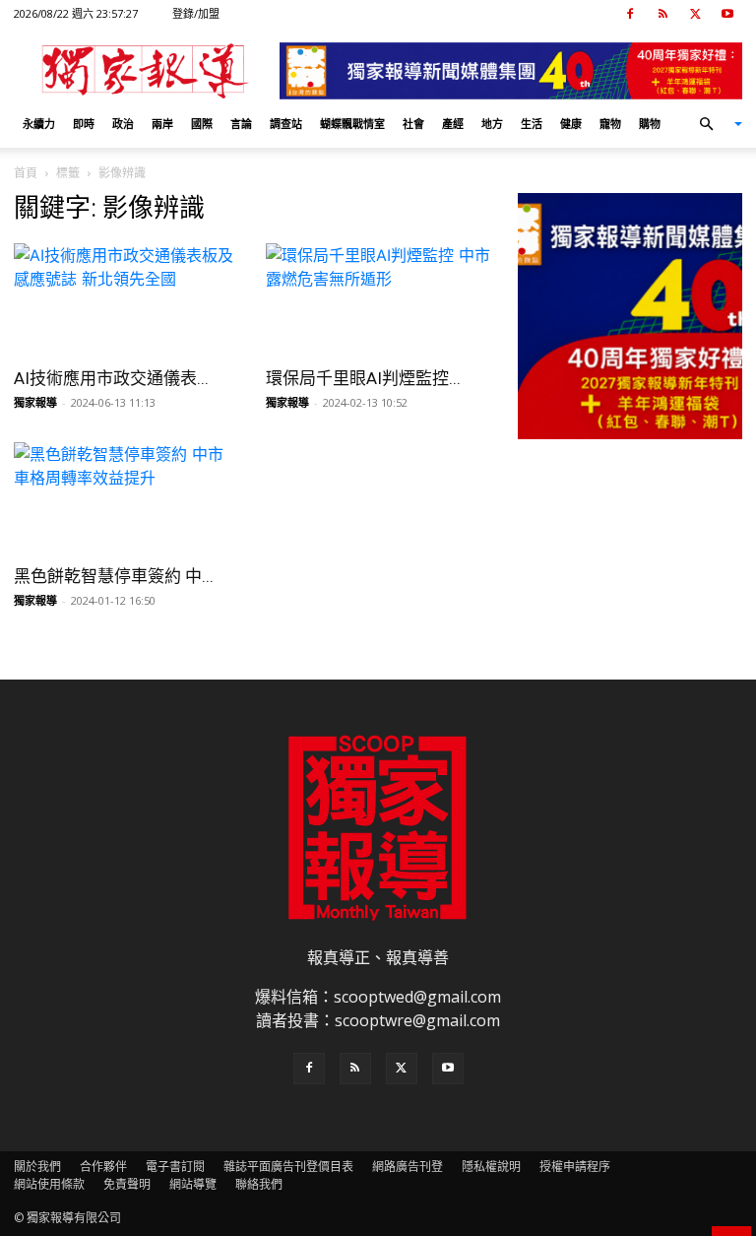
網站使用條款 (49, 1184)
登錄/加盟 (196, 13)
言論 (241, 123)
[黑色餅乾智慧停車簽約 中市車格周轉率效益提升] (126, 497)
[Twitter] (695, 14)
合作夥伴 (103, 1166)
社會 (413, 123)
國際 (202, 123)
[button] (712, 124)
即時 (83, 123)
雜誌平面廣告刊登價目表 (288, 1166)
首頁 (25, 172)
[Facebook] (630, 14)
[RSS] (662, 14)
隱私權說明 (491, 1166)
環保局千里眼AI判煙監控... (363, 378)
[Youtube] (727, 14)
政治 (123, 123)
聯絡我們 (259, 1184)
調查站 (286, 123)
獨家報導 (35, 402)
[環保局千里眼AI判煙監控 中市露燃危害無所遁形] (378, 299)
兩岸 (162, 123)
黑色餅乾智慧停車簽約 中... (114, 576)
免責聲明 (127, 1184)
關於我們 (37, 1166)
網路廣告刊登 (407, 1166)
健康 (571, 123)
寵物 (610, 123)
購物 (650, 123)
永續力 (39, 123)
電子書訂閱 (175, 1166)
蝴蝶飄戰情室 (352, 123)
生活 (531, 123)
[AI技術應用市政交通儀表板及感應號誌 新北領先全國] (126, 299)
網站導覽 (193, 1184)
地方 (492, 123)
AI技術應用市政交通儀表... (111, 378)
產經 (453, 123)
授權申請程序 (574, 1166)
